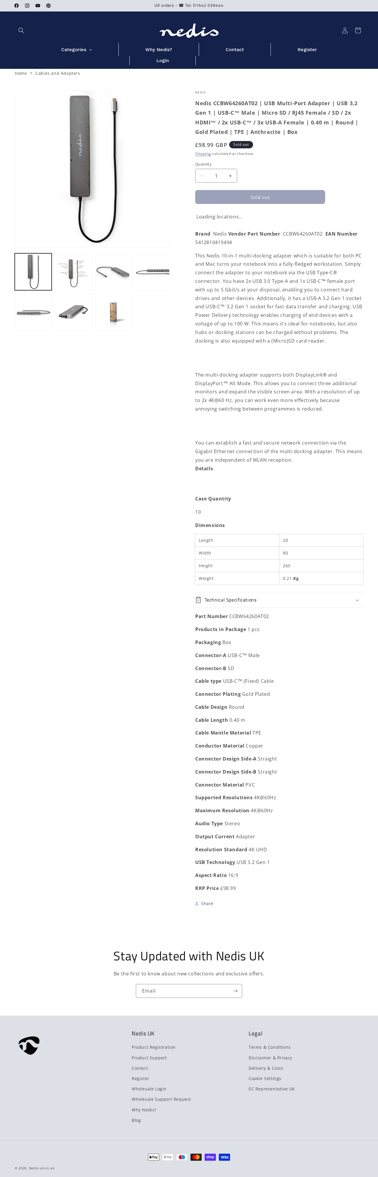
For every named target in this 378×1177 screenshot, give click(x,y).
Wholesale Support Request (161, 1099)
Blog (136, 1120)
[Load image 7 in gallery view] (113, 311)
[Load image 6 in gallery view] (73, 311)
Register (140, 1078)
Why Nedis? (144, 1109)
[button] (21, 30)
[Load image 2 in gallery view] (73, 271)
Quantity (203, 164)
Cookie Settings (265, 1078)
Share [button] (207, 903)
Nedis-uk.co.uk (42, 1168)
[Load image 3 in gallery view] (113, 271)
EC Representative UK (272, 1089)
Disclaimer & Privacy (270, 1057)
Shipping (203, 153)
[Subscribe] (235, 991)
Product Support (149, 1057)
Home (21, 73)
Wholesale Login (149, 1089)
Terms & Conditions (270, 1047)
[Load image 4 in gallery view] (153, 271)
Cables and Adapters (57, 73)
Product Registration (154, 1047)
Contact (140, 1068)
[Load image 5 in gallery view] (33, 311)
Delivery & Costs (266, 1068)
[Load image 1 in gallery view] (33, 271)
